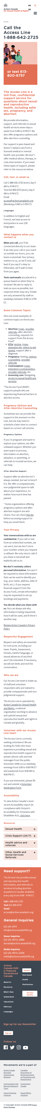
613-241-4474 (10, 926)
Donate (27, 970)
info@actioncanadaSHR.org (18, 930)
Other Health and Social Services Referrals (15, 855)
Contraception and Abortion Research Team (11, 1086)
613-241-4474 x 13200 (14, 952)
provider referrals (17, 372)
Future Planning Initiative (10, 1094)
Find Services (27, 984)
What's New (8, 992)
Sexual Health (13, 829)
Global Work (9, 997)
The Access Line (12, 877)
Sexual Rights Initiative (25, 1094)
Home (6, 22)
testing (17, 344)
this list (30, 514)
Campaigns (8, 1011)
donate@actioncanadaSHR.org (19, 943)
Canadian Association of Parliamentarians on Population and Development (27, 1075)
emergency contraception (21, 368)
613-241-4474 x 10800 (14, 939)
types (21, 328)
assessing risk (15, 347)
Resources (8, 987)
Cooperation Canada (25, 1085)
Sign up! (8, 1033)
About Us (7, 982)
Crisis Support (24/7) (18, 836)
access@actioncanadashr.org (18, 200)
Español (29, 8)
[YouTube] (25, 1048)
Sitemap (12, 1107)
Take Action (8, 1002)
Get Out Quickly (30, 994)
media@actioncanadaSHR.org (19, 956)
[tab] (20, 829)
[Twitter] (12, 1048)
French (29, 5)
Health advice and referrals (16, 844)
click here (25, 815)
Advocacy (8, 1006)
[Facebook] (6, 1048)
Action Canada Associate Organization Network (9, 1073)
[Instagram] (19, 1048)
